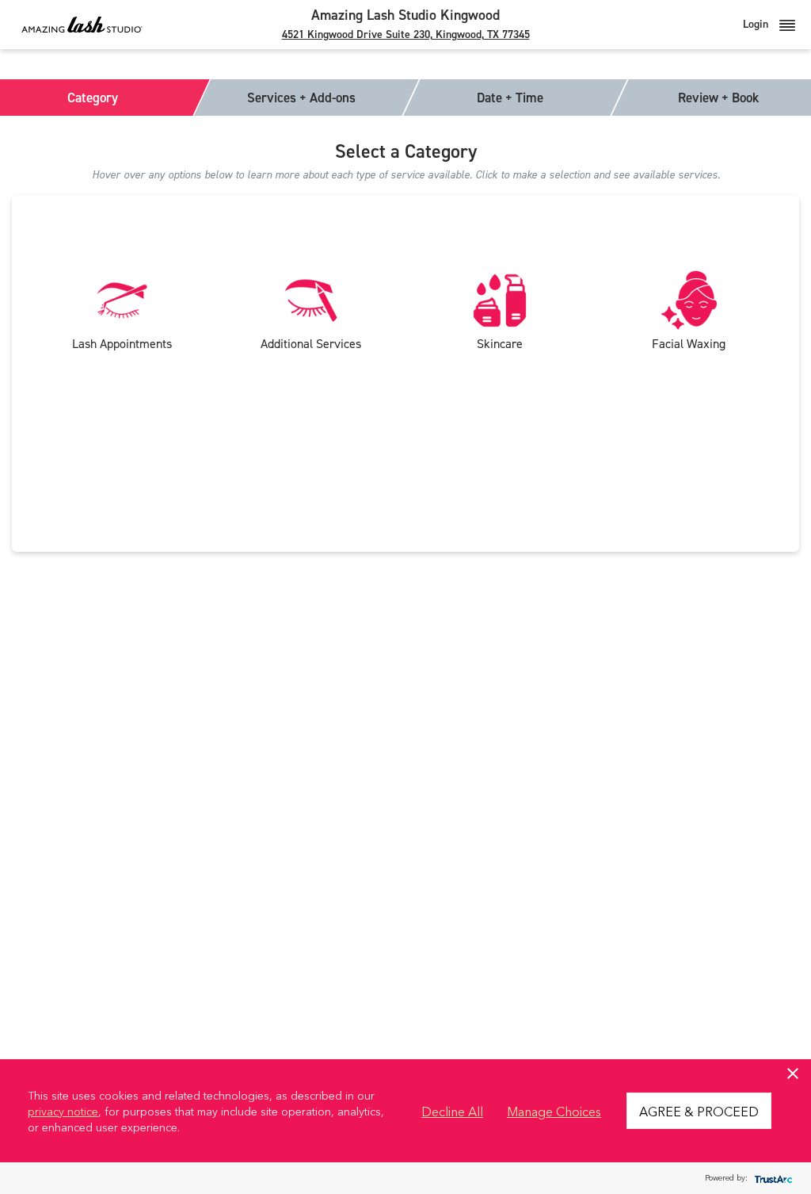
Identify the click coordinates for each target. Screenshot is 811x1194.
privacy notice (63, 1111)
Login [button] (757, 24)
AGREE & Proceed (699, 1110)
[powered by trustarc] (771, 1178)
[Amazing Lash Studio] (82, 24)
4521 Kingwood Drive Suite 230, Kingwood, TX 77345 (406, 34)
